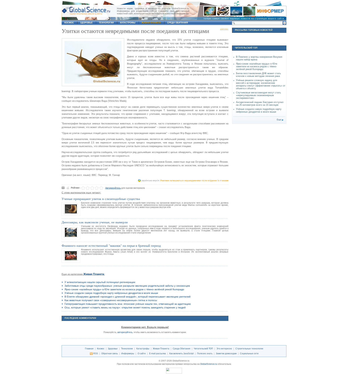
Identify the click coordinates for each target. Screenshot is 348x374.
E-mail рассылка (157, 353)
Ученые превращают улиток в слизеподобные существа (101, 199)
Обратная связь (109, 353)
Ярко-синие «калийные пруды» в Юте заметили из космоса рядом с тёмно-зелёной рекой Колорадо (124, 289)
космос (69, 22)
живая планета (151, 22)
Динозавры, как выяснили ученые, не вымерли (95, 222)
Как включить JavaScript (181, 353)
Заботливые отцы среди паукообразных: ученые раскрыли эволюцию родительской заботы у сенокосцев (127, 285)
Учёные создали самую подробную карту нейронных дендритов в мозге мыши (111, 293)
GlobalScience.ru (208, 364)
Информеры (127, 353)
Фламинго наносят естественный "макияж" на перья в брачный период (111, 245)
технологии (106, 22)
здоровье (86, 22)
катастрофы (127, 22)
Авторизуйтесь (113, 188)
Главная (89, 348)
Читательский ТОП (203, 348)
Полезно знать (204, 353)
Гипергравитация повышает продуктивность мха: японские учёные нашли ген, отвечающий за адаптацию (128, 303)
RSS (95, 353)
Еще (279, 119)
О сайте (142, 353)
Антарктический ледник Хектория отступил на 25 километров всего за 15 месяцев (259, 103)
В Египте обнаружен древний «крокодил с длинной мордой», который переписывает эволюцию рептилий (127, 296)
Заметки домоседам (226, 353)
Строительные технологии (249, 348)
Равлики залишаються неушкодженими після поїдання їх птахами (194, 180)
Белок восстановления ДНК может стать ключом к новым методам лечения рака (258, 74)
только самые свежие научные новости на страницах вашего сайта (244, 18)
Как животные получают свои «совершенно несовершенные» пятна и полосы (111, 300)
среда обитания (177, 22)
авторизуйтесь (124, 332)
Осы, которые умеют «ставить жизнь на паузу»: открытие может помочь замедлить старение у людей (125, 307)
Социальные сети (249, 353)
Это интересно (224, 348)
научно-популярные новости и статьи (86, 14)
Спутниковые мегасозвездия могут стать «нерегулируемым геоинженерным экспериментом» (258, 95)
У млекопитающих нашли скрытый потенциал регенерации (100, 282)
